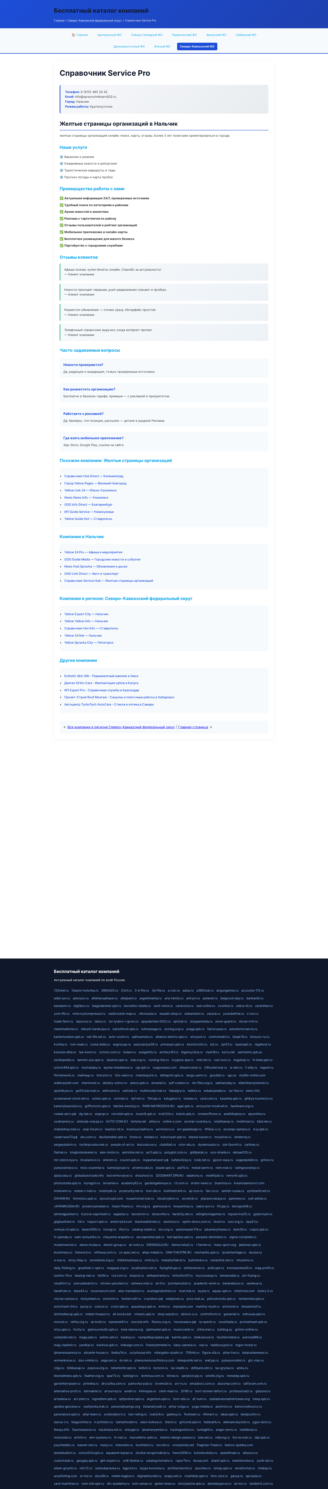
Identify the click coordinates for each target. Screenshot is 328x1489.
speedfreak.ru (230, 1453)
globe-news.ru (165, 1483)
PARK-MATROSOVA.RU (158, 1106)
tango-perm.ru (196, 1075)
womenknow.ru (65, 1360)
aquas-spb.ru (221, 1291)
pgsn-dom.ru (262, 1422)
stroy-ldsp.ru (77, 1260)
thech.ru (171, 1422)
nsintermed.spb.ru (251, 1299)
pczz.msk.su (195, 1299)
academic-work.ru (207, 1283)
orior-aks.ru (187, 1144)
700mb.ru (192, 1352)
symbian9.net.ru (258, 1191)
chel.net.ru (203, 1060)
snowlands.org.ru (102, 1260)
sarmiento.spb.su (250, 1052)
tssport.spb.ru (97, 1221)
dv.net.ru (125, 1360)
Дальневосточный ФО (129, 46)
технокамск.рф (184, 1322)
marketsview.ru (243, 1460)
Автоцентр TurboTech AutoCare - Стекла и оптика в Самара (109, 704)
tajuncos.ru (84, 1021)
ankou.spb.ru (139, 1083)
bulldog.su (224, 1329)
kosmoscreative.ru (140, 1129)
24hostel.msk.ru (215, 1067)
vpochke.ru (203, 1468)
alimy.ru (154, 1121)
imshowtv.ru (62, 1191)
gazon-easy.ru (223, 1160)
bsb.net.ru (205, 1437)
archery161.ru (168, 1052)
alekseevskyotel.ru (236, 1422)
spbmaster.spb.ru (158, 1329)
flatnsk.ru (60, 1152)
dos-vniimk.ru (88, 1360)
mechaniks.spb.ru (206, 1252)
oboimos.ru (171, 1221)
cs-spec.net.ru (129, 1252)
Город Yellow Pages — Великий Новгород (95, 483)
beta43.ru (81, 1291)
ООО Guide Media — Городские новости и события (102, 559)
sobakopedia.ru (215, 1091)
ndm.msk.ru (224, 1168)
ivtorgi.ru (109, 1229)
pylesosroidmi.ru (233, 1360)
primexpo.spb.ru (172, 1044)
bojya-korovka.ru (152, 1468)
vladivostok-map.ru (122, 1013)
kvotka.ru (60, 1044)
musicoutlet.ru (183, 1329)
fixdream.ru (192, 1414)
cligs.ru (59, 1368)
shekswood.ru (204, 1337)
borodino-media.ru (137, 1006)
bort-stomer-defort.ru (211, 1391)
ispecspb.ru (243, 1044)
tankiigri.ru (130, 1376)
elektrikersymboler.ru (253, 1083)
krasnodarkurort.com (249, 1183)
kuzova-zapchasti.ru (95, 1214)
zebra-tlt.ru (244, 1006)
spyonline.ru (256, 1114)
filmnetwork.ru (64, 1075)
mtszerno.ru (244, 1260)
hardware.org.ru (242, 1106)
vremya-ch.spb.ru (66, 1229)
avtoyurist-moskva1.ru (212, 1106)
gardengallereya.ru (158, 1183)
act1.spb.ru (154, 1152)
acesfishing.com (65, 1476)
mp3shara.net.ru (110, 1429)
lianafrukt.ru (62, 1291)
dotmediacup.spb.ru (68, 1314)
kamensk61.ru (118, 1322)
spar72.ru (113, 1376)
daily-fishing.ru (64, 1268)
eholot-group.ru (114, 1245)
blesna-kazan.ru (200, 1137)
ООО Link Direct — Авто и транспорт (91, 573)
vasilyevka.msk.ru (95, 1406)
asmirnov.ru (223, 1406)
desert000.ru (91, 1229)
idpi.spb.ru (262, 1437)
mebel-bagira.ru (122, 1476)
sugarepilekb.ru (247, 1160)
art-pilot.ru (81, 1399)
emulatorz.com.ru (202, 1383)
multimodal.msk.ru (153, 1091)
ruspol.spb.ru (259, 1229)
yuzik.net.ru (265, 1460)
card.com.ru (208, 1098)
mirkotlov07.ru (182, 1275)
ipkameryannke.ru (154, 1429)
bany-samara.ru (185, 1345)
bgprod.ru (130, 1468)
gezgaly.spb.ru (86, 1460)
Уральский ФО (216, 35)
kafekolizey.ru (181, 1160)
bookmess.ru (63, 1252)
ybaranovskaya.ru (213, 1198)
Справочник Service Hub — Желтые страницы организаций (108, 581)
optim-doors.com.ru (196, 1221)
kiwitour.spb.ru (107, 1345)
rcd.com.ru (119, 1275)
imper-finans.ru (122, 1206)
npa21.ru (252, 1221)
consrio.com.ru (109, 1052)
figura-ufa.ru (211, 1352)
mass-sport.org (225, 1245)
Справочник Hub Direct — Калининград (93, 476)
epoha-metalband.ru (118, 1067)
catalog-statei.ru (144, 1229)
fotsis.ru (135, 1137)
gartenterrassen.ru (67, 1383)
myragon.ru (92, 1183)
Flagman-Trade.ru (209, 1445)
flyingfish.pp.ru (170, 1268)
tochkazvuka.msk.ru (93, 1144)
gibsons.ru (262, 1391)
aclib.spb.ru (215, 1268)
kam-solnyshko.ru (87, 1237)
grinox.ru (267, 1160)
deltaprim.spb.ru (171, 1075)
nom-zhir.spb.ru (93, 1483)
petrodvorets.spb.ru (221, 1299)
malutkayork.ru (146, 1075)
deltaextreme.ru (158, 1275)
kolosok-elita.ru (65, 1052)
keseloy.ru (128, 1337)
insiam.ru (129, 1052)
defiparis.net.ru (201, 1368)
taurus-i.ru (61, 1422)
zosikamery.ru (64, 1121)
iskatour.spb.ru (117, 1060)
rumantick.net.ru (221, 1260)
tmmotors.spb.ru (85, 1198)
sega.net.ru (109, 1360)
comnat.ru (121, 1098)
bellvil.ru (145, 1368)
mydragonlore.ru (182, 1429)
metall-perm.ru (202, 1168)
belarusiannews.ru (255, 1352)
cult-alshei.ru (257, 1198)
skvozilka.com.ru (113, 1383)
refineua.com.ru (105, 1252)
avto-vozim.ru (119, 1037)
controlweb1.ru (219, 1037)
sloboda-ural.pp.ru (90, 1121)
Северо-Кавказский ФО (197, 46)
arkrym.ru (193, 998)
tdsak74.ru (240, 1037)
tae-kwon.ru (87, 1052)
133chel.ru (61, 990)
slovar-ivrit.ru (248, 1021)
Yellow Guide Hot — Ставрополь (88, 519)
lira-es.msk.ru (242, 1437)
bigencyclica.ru (192, 1052)
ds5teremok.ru (194, 1268)
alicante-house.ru (96, 1352)
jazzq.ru (86, 1306)
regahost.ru (263, 1044)
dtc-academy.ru (118, 1483)
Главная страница (193, 727)
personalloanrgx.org (125, 1406)
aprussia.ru (253, 1476)
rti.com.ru (181, 1183)
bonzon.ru (161, 1368)
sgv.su (231, 1075)
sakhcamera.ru (142, 1037)
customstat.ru (64, 1460)
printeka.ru (91, 1383)
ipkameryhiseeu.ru (217, 1229)
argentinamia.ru (151, 998)
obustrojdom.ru (168, 1198)
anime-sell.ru (109, 1337)
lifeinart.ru (210, 1414)
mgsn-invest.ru (246, 1345)
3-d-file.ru (142, 990)
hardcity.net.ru (182, 1214)
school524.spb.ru (91, 1453)
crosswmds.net (183, 1445)
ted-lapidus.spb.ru (180, 1237)
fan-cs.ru (212, 1191)
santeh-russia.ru (232, 1191)
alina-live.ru (231, 1352)
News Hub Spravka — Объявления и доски (95, 566)
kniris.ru (164, 1306)
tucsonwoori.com (103, 1291)
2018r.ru (186, 1391)
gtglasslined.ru (64, 1221)
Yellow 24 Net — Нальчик (83, 635)
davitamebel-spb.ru (113, 1137)
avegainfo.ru (148, 1052)
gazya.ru (237, 1476)
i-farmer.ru (203, 1245)
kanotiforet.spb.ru (125, 1029)
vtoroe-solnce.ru (66, 1299)
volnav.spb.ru (101, 1098)
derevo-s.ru (189, 1314)
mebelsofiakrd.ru (173, 1260)
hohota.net (138, 1121)
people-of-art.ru (122, 1144)
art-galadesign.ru (189, 1129)
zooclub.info (140, 1322)
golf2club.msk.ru (88, 1091)
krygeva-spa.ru (182, 1060)
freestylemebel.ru (158, 1345)
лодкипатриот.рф (156, 1160)
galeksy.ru (174, 1414)
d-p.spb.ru (260, 1129)
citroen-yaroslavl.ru (114, 1283)
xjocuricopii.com (111, 1198)
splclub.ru (180, 1021)
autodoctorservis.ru (243, 1029)
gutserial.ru (232, 1314)
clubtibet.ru (167, 1144)
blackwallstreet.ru (147, 1221)
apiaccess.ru (63, 1175)
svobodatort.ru (114, 1414)
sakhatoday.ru (225, 1083)
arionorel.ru (230, 1306)
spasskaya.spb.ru (143, 1306)
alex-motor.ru (109, 1152)
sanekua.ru (254, 1283)
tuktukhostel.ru (126, 1422)
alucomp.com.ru (229, 1383)
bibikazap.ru (76, 1368)
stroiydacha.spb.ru (191, 1483)
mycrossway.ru (206, 1275)
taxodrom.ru (140, 1214)
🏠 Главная (80, 35)
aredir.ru (130, 1391)
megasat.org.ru (118, 1268)
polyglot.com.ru (175, 1152)
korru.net (228, 1052)
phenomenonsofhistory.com (154, 1360)
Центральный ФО (109, 35)
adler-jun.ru (62, 998)
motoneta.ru (62, 1437)
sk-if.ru (160, 1283)
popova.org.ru (98, 1368)
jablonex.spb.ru (250, 1245)
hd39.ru (103, 1275)
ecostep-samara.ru (236, 1129)
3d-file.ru (158, 990)
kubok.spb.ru (185, 1114)
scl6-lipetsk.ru (133, 1460)
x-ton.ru (252, 1013)
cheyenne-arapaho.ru (118, 1237)
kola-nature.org (132, 1329)
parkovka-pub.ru (140, 1383)
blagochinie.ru (81, 1422)
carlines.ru (251, 1144)
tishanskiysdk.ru (154, 1406)
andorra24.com (121, 1221)
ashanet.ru (210, 998)
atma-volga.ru (179, 1406)
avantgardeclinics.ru (161, 1291)
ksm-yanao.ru (142, 1483)
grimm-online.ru (246, 1329)
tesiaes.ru (190, 1098)
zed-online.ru (205, 1006)
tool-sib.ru (153, 1191)
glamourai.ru (162, 1206)
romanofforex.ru (209, 1114)
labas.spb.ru (229, 1414)
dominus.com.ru (152, 1376)
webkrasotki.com (66, 1083)
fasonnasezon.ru (84, 1429)
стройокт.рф (153, 1299)
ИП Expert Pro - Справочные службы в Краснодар (101, 690)
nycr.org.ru (235, 1221)
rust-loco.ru (222, 1060)
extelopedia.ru (64, 1060)
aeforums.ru (111, 1091)
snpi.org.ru (138, 1060)
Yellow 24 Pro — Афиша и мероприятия (93, 552)
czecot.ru (101, 1306)
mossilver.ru (222, 1137)
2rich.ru (126, 990)
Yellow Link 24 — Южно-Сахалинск (90, 490)
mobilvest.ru (245, 1121)
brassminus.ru (183, 1206)
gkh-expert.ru (110, 1460)
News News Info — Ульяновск (86, 497)
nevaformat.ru (245, 1468)
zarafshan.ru (264, 1006)
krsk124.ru (166, 1114)
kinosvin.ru (104, 1075)
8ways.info (61, 1429)
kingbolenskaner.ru (83, 1152)
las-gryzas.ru (224, 1368)
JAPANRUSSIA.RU (67, 1206)
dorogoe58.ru (242, 1206)
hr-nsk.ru (120, 1437)
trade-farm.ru (63, 1021)
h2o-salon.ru (124, 1075)
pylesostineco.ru (65, 1168)
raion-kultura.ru (151, 1422)
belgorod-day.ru (232, 998)
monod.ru (61, 1322)
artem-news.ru (201, 1183)
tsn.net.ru (163, 1445)
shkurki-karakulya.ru (95, 1029)
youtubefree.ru (233, 1013)
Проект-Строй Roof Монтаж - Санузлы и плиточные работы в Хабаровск (119, 697)
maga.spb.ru (88, 1337)
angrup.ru (102, 1114)
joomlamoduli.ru (179, 1283)
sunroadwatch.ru (85, 1283)
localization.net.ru (144, 1268)
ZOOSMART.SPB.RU (170, 1175)
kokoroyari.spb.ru (173, 1137)
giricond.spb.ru (190, 1422)
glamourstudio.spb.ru (103, 1329)
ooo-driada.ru (220, 1152)
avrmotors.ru (165, 1129)
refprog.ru (222, 1437)
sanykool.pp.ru (192, 1376)
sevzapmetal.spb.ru (150, 1237)
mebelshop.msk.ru (67, 1129)
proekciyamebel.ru (95, 1206)
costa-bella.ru (100, 1044)
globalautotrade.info (89, 1175)
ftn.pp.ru (223, 1206)
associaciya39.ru (146, 1044)
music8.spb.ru (146, 1114)
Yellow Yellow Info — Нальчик (86, 621)
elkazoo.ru (250, 1453)
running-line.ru (158, 1060)
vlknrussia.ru (148, 1013)
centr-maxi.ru (168, 1391)
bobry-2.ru (265, 1291)
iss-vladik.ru (179, 1368)
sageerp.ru (121, 1214)
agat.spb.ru (185, 1106)
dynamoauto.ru (209, 1144)
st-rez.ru (86, 1476)
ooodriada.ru (227, 1322)
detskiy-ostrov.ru (115, 1083)
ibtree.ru (173, 1376)
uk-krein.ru (98, 1322)
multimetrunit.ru (174, 1191)
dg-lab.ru (85, 1114)
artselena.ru (62, 1399)
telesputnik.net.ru (189, 1360)
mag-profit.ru (264, 1268)
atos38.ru (102, 1476)
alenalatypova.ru (219, 1483)
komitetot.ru (144, 1445)
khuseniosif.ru (251, 1306)
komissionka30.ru (239, 1268)
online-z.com (172, 1121)
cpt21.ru (226, 1044)
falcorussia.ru (216, 1029)
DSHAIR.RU (62, 1198)
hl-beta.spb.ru (262, 1060)
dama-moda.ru (90, 1245)
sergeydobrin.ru (65, 1144)
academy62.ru (131, 1183)
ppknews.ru (237, 1198)
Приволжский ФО (184, 35)
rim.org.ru (143, 1206)
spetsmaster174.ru (189, 1229)
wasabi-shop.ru (170, 1013)
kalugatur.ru (172, 1098)
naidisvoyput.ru (222, 1345)
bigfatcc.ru (81, 1006)
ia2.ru (214, 1044)
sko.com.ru (88, 1137)
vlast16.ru (212, 1052)
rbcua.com (200, 1460)
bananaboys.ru (233, 1283)
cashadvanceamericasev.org (229, 1399)
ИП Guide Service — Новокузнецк (89, 512)
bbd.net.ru (264, 1121)
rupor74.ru (183, 1460)
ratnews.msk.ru (142, 1283)
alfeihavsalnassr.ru (104, 998)
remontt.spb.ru (236, 1175)
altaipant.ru (129, 998)
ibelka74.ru (119, 1352)
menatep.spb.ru (238, 1376)
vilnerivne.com (244, 1291)
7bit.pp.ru (154, 1098)
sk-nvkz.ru (136, 1245)
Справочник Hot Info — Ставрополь (91, 628)
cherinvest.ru (90, 1083)
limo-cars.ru (219, 1476)
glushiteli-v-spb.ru (91, 1268)
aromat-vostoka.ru (197, 1121)
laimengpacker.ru (66, 1214)
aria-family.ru (174, 998)
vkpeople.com (183, 1306)
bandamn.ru (62, 1006)
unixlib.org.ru (214, 1376)
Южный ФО (162, 46)
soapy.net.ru (173, 1476)
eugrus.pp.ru (122, 1044)
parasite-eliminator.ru (211, 1237)
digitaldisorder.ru (149, 1476)
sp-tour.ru (196, 1191)
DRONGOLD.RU (158, 1245)
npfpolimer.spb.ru (131, 1399)
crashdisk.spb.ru (196, 1476)
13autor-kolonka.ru (84, 990)
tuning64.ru (205, 1429)
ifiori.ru (124, 1229)
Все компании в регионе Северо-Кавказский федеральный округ (121, 727)
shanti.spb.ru (220, 1460)
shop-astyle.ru (168, 1314)
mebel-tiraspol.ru (97, 1314)
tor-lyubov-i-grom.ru (123, 1021)
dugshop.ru (241, 1060)
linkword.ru (83, 1252)
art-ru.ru (181, 1383)
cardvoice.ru (184, 1006)
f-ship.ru (251, 1067)
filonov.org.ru (161, 1322)
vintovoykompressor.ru (88, 1013)
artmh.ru (80, 1437)
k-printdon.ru (103, 1422)
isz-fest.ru (236, 1091)
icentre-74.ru (63, 1275)
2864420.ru (109, 990)
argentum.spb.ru (158, 1399)
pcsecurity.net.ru (131, 1191)
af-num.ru (199, 1399)
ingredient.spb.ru (104, 1399)
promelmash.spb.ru (253, 1322)
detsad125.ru (242, 1152)
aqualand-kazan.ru (119, 1453)
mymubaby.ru (91, 1067)
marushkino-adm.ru (143, 1437)
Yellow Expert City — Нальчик (86, 614)
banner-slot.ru (87, 1445)
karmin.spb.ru (181, 1337)
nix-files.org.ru (202, 1083)
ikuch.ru (219, 1221)
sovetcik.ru (190, 1198)
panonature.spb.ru (67, 1414)
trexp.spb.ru (261, 1399)
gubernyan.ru (262, 1214)
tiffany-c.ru (213, 1129)
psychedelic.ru (64, 1445)
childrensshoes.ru (129, 1260)
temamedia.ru (229, 1275)
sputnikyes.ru (63, 1091)
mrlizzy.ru (151, 1260)
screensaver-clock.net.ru (71, 1098)
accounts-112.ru (252, 990)
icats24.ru (157, 1414)
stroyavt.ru (198, 1037)
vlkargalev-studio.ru (168, 1352)
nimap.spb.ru (223, 1468)
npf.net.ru (137, 1098)
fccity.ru (79, 1329)
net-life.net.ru (96, 1037)
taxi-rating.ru (137, 1414)
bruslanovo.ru (90, 1160)
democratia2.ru (182, 1245)
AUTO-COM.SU (117, 1121)
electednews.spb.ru (68, 1376)
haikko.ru (194, 1091)
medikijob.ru (214, 1175)
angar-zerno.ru (226, 1429)
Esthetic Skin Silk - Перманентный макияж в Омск (101, 676)
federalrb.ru (212, 1422)
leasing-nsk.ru (85, 1275)
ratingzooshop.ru (247, 1168)
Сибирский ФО (246, 35)
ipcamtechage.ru (234, 1252)
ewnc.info (253, 1091)
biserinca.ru (223, 1183)
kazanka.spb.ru (231, 1098)
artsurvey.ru (112, 1391)
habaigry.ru (177, 1091)
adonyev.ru (81, 998)
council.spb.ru (130, 1160)
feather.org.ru (94, 1376)
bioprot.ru (137, 1275)
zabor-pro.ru (205, 1206)
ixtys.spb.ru (62, 1329)
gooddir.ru (217, 1075)
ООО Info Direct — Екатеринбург (88, 504)
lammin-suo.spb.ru (90, 1060)
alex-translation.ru (131, 1291)
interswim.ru (124, 1445)
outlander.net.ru (65, 1337)
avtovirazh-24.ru (65, 1306)
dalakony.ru (194, 1175)
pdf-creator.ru (179, 1083)
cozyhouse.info (140, 1352)
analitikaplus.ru (234, 1114)
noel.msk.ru (187, 1291)
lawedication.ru (65, 1453)
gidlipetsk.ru (198, 1152)
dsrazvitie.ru (161, 1214)
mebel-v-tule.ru (85, 1191)
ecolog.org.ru (174, 1029)
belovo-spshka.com (239, 1445)
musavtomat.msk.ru (140, 1198)
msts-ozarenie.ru (92, 1168)
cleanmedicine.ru (66, 1029)
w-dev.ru (236, 1067)
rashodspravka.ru (107, 1468)
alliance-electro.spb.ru (171, 1037)
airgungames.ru (227, 990)
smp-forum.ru (92, 1129)
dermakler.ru (93, 1391)
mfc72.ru (86, 1468)
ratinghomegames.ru (210, 1214)
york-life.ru (61, 1013)
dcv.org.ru (165, 1229)
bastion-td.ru (114, 1129)
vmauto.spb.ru (144, 1314)
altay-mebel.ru (152, 1252)
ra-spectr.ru (207, 1322)
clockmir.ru (111, 1299)
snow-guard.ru (225, 1021)
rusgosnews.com (165, 1067)
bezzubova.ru (147, 1144)
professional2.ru (241, 1391)
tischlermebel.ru (228, 1337)
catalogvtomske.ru (159, 1460)
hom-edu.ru (181, 1399)
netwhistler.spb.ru (123, 1368)
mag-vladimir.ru (65, 1345)
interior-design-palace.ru (177, 1437)
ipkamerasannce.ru (67, 1352)
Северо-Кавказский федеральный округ (95, 20)
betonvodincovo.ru (248, 1406)
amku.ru (242, 1368)
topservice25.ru (239, 1214)
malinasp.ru (85, 1075)
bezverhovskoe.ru (119, 1175)
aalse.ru (188, 990)
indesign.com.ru (132, 1345)
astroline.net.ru (132, 1152)
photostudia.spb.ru (67, 1183)
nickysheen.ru (90, 1299)
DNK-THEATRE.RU (179, 1252)
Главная (59, 20)
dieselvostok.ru (190, 1067)
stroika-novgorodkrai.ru (153, 1453)
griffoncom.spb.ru (97, 1106)
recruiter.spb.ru (122, 1114)
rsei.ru (203, 1345)
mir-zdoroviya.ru (66, 1160)
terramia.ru (110, 1183)
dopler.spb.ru (165, 1168)
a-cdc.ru (174, 990)
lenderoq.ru (242, 1137)
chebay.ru (265, 1468)
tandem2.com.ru (261, 1483)
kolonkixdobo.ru (205, 1453)
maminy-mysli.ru (207, 1306)
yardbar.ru (86, 1345)
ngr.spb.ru (143, 1067)
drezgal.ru (132, 1429)
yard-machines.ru (66, 1483)
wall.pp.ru (212, 1360)
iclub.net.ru (202, 1160)
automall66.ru (252, 1337)
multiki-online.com (252, 1075)
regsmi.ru (266, 1067)
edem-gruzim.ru (65, 1468)
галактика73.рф (65, 1137)
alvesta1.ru (158, 1083)
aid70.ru (183, 1168)
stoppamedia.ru (201, 1021)
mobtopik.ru (107, 1191)
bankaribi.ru (254, 998)
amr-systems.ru (100, 1437)
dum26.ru (240, 1229)
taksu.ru (100, 1021)
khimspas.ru (147, 1391)
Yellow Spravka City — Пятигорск (89, 642)
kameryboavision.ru (68, 1106)
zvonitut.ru (225, 1006)
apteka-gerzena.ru (67, 1406)
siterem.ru (110, 1160)
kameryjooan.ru (118, 1168)
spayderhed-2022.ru (155, 1021)
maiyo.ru (106, 1445)
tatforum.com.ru (254, 1383)
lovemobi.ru (163, 1383)
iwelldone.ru (248, 1429)
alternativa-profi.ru (67, 1391)
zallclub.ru (129, 1091)
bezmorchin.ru (197, 1044)
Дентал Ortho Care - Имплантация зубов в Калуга (101, 683)
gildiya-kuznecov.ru (258, 1098)
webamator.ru (194, 1013)
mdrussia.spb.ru (253, 1314)
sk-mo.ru (240, 1483)
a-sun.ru (59, 1260)
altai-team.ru (92, 1414)
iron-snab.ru (79, 1044)
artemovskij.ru (142, 1168)
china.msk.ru (205, 1329)
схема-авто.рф (65, 1114)
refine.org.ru (79, 1322)
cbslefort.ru (62, 1283)
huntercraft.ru (131, 1299)
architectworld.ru (179, 1468)
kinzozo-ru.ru (259, 1037)
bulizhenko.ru (197, 1260)
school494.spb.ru (66, 1067)
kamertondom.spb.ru (69, 1037)
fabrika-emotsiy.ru (126, 1106)
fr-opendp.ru (63, 1237)
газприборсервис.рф (153, 1337)
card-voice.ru (163, 1006)
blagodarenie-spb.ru (106, 1006)
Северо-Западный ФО (146, 35)
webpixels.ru (175, 1299)
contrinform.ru (210, 1314)
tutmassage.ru (151, 1029)
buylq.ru (204, 1291)
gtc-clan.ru (256, 1360)
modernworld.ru (65, 1245)
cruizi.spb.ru (119, 1306)
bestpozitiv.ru (250, 1414)
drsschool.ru (144, 1175)
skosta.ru (255, 1252)
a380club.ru (205, 990)
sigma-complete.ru (242, 1237)
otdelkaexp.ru (224, 1121)
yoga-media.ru (202, 1406)
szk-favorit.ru (232, 1144)
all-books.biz (122, 1314)
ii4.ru (81, 1221)
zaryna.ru (213, 1013)
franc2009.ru (182, 1453)
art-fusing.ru (251, 1275)
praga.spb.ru (195, 1029)
